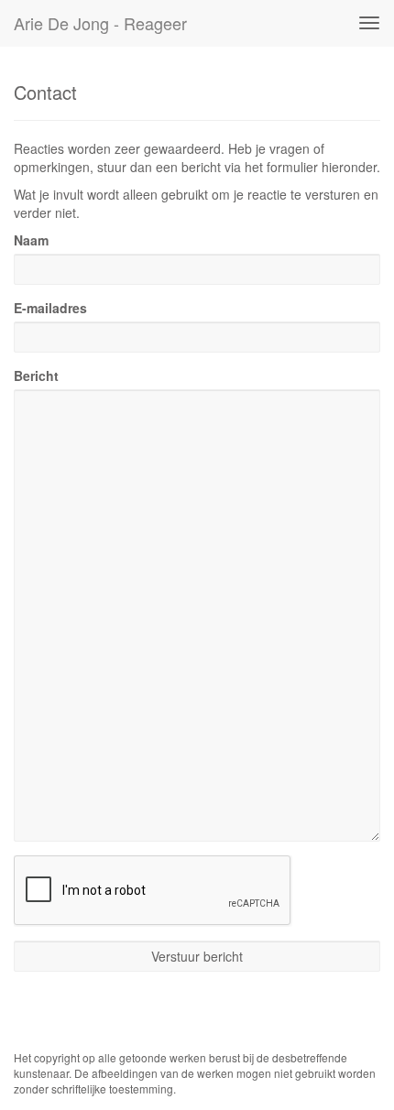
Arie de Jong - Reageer (100, 23)
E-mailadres (50, 308)
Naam (31, 240)
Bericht (36, 375)
